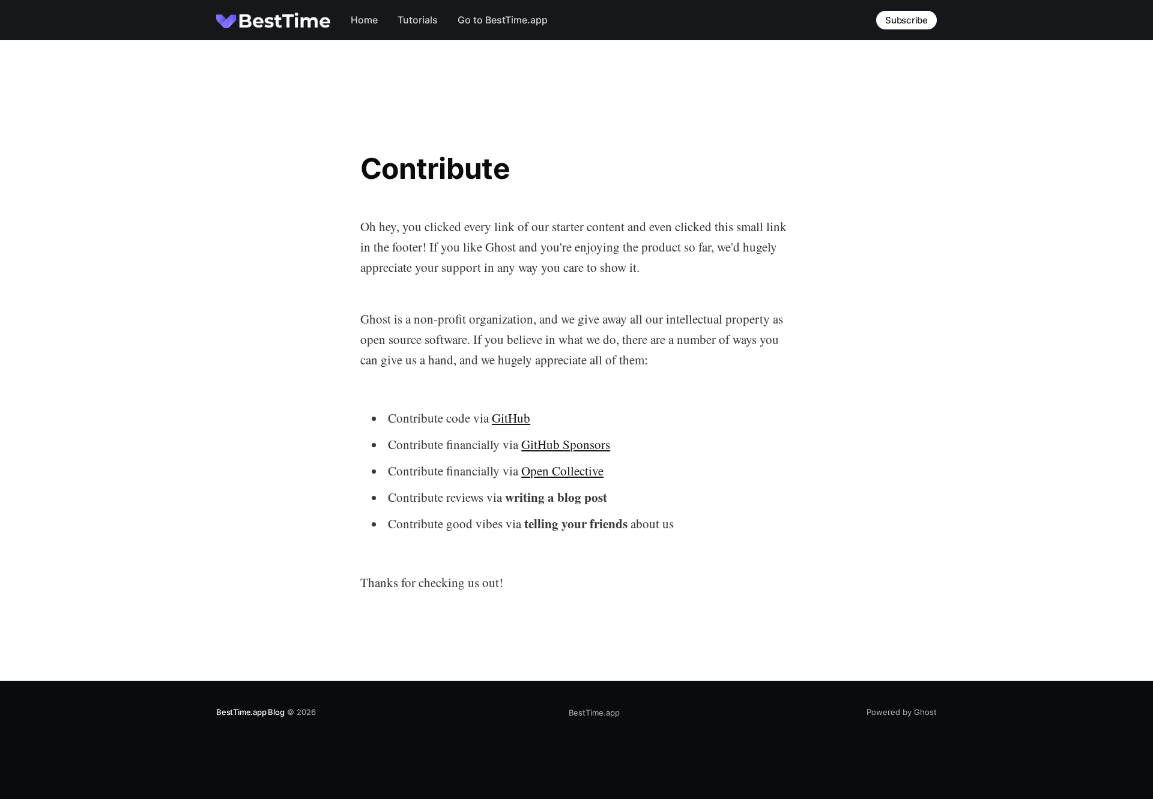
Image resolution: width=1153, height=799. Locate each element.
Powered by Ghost (902, 712)
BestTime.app (594, 712)
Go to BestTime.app (503, 20)
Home (364, 20)
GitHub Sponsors (565, 444)
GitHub (511, 417)
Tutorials (418, 20)
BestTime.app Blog (250, 712)
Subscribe (906, 20)
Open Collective (562, 470)
